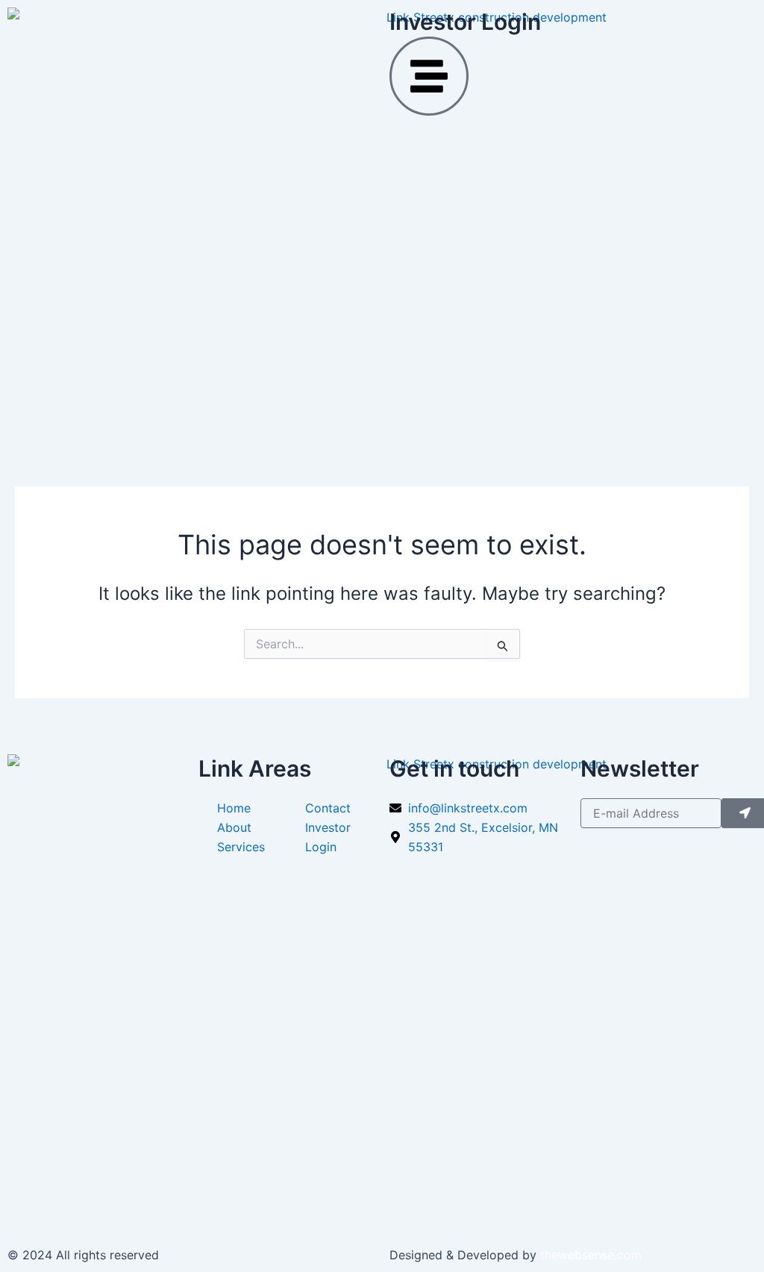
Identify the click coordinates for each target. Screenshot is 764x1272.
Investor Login (465, 21)
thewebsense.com (591, 1254)
